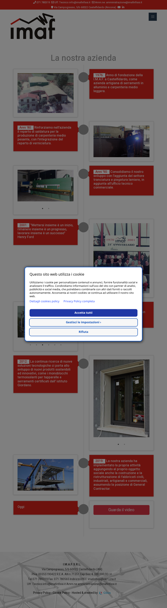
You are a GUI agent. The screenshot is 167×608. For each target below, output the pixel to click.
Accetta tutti (83, 313)
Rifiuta (83, 332)
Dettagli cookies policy (44, 301)
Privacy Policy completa (79, 301)
